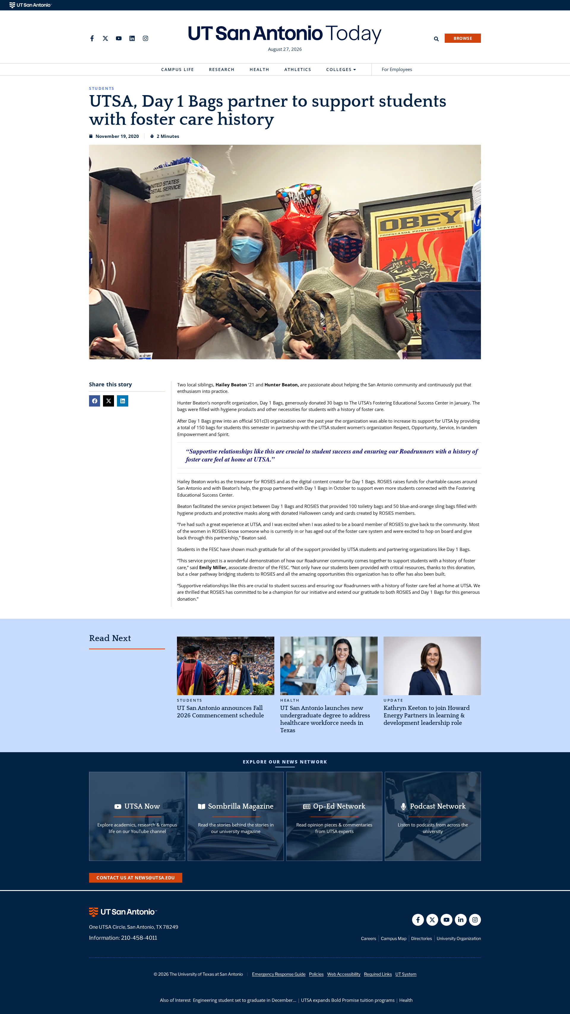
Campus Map (393, 938)
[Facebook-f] (92, 38)
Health (260, 69)
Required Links (378, 974)
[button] (94, 400)
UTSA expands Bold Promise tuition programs (348, 1000)
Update (393, 700)
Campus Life (177, 69)
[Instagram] (145, 38)
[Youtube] (119, 38)
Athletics (297, 69)
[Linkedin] (132, 38)
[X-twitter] (105, 38)
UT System (406, 974)
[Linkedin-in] (461, 920)
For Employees (397, 69)
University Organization (459, 938)
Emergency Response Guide (278, 974)
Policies (316, 974)
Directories (421, 938)
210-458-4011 (139, 938)
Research (222, 69)
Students (189, 700)
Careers (368, 938)
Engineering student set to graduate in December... (244, 1000)
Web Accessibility (343, 974)
